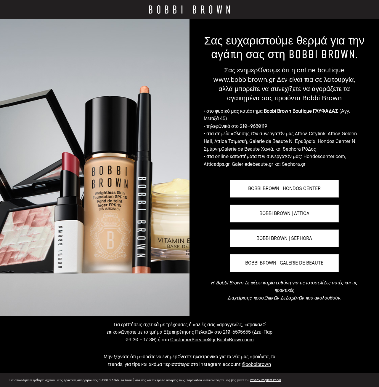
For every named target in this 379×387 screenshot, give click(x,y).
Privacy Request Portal (265, 380)
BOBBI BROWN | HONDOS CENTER (284, 188)
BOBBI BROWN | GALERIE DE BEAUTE (284, 263)
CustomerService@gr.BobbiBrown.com (212, 340)
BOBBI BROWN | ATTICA (284, 213)
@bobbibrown (256, 364)
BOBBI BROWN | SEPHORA (284, 238)
